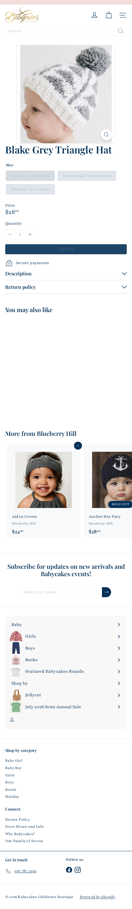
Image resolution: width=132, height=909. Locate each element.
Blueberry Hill (56, 433)
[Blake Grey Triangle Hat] (43, 367)
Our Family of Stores (24, 840)
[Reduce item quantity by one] (10, 234)
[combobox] (66, 31)
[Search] (121, 31)
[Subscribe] (106, 592)
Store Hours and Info (24, 826)
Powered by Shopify (97, 896)
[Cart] (109, 15)
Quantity (13, 223)
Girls (9, 775)
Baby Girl (13, 760)
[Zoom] (106, 134)
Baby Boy (13, 767)
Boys (9, 782)
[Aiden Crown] (43, 491)
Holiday (12, 796)
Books (10, 789)
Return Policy (17, 819)
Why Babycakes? (20, 833)
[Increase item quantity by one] (30, 234)
